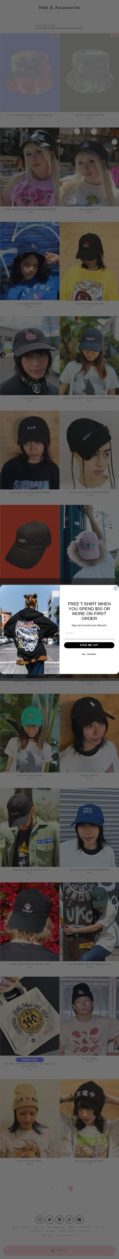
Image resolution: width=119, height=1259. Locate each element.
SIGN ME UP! (89, 645)
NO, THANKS (89, 654)
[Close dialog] (116, 588)
